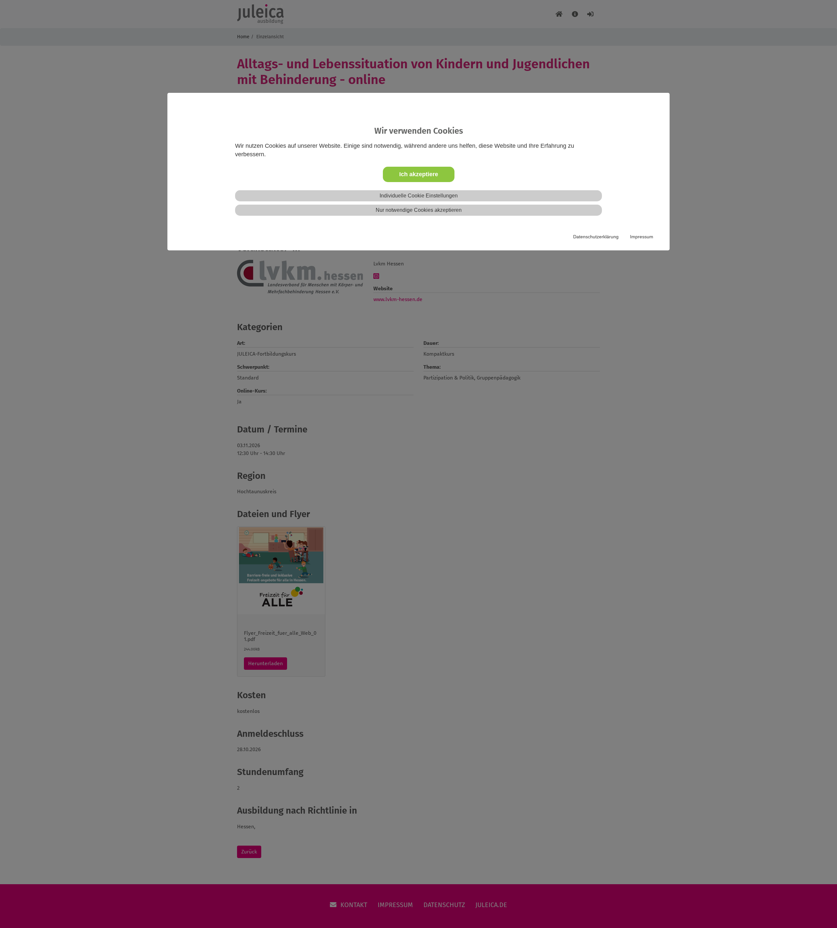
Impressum (641, 236)
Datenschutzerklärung (596, 236)
